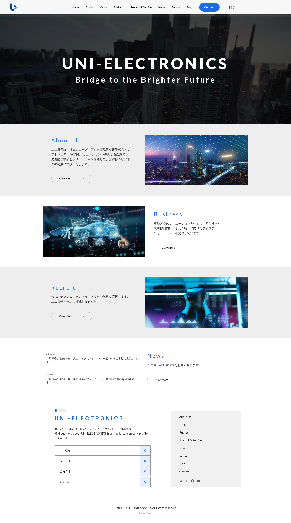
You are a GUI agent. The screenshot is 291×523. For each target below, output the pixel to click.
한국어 (232, 33)
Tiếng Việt (232, 40)
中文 (232, 26)
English (232, 19)
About (89, 7)
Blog (189, 7)
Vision (103, 7)
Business (119, 7)
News (161, 7)
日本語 (231, 7)
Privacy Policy (145, 513)
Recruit (176, 7)
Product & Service (141, 7)
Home (75, 7)
